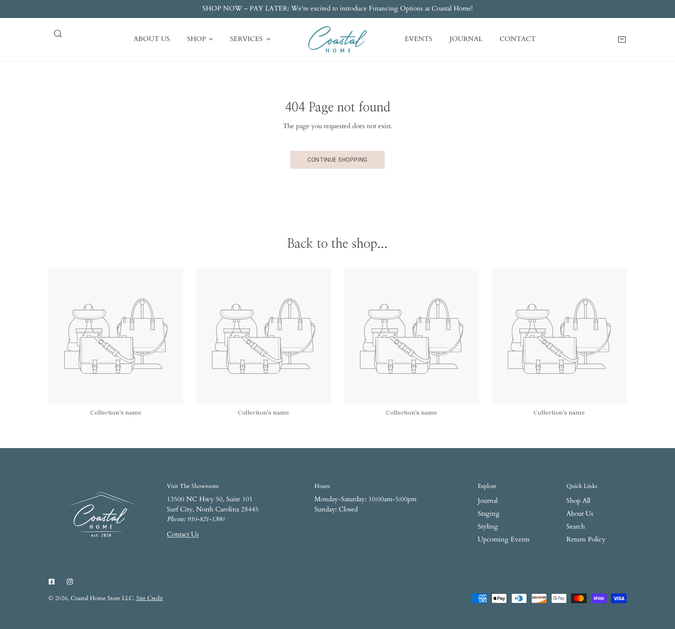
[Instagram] (70, 581)
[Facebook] (52, 581)
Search (575, 526)
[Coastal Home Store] (337, 39)
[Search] (57, 33)
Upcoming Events (504, 539)
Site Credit (149, 598)
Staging (489, 513)
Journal (488, 501)
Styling (488, 526)
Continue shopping (337, 160)
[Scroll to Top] (660, 586)
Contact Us (183, 534)
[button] (621, 39)
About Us (579, 513)
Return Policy (585, 539)
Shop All (578, 501)
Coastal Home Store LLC (102, 598)
